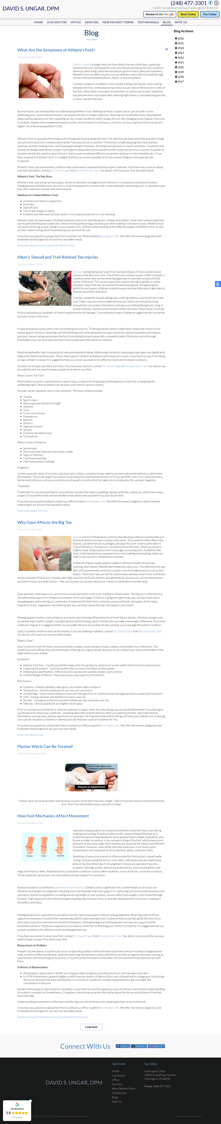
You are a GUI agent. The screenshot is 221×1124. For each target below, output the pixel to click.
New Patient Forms (118, 22)
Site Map (179, 1116)
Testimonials (148, 22)
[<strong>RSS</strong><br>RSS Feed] (167, 49)
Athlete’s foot (81, 64)
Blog (167, 22)
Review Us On (154, 14)
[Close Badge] (30, 1101)
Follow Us (140, 1046)
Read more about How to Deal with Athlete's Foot (46, 245)
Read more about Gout (30, 734)
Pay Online (209, 14)
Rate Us (181, 22)
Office (76, 22)
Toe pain (78, 271)
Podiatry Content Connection (74, 1116)
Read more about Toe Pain (32, 510)
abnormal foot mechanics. (70, 887)
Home (38, 22)
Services (92, 22)
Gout (76, 537)
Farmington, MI (109, 236)
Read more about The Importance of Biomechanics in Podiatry (52, 1017)
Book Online (188, 14)
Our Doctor (57, 22)
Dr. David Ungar (60, 170)
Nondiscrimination (193, 1116)
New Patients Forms (123, 1088)
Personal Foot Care (87, 170)
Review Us (158, 1046)
